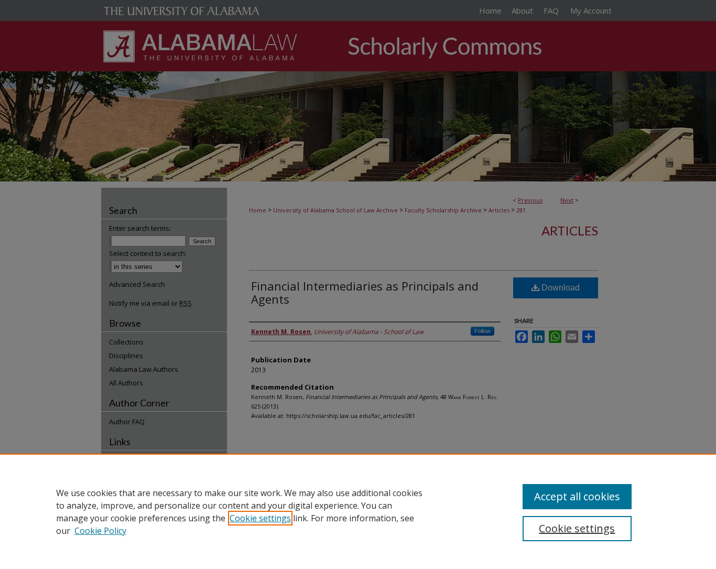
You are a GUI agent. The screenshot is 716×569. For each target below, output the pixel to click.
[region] (358, 511)
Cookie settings (260, 518)
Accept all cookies (577, 496)
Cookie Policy (100, 530)
